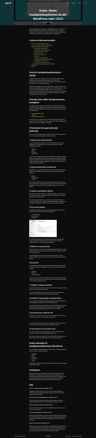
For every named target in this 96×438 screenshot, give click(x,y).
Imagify (33, 360)
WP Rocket (34, 217)
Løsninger (73, 2)
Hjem (67, 2)
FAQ (32, 67)
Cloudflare (34, 271)
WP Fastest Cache (36, 214)
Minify (64, 250)
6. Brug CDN (37, 56)
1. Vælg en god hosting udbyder (41, 48)
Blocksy (33, 176)
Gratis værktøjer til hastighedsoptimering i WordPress (43, 64)
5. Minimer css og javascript (40, 54)
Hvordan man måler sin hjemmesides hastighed (42, 45)
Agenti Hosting (35, 153)
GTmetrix (34, 115)
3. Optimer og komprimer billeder (41, 51)
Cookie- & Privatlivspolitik (77, 436)
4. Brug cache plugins (38, 53)
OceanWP (34, 179)
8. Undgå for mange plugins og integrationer (43, 59)
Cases (79, 2)
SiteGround (34, 149)
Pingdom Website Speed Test (38, 116)
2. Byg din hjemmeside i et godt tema (42, 50)
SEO (50, 22)
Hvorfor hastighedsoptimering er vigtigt (40, 43)
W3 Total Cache (35, 216)
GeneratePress (35, 177)
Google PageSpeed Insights (38, 113)
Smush (33, 355)
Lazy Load (34, 357)
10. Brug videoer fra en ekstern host (42, 62)
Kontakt (85, 2)
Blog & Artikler (68, 436)
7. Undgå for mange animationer (41, 57)
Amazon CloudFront (36, 274)
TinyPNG (56, 195)
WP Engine (34, 152)
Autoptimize (34, 354)
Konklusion (34, 65)
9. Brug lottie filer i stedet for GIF (41, 60)
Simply (33, 150)
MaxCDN (34, 273)
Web (52, 22)
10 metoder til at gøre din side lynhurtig (40, 46)
